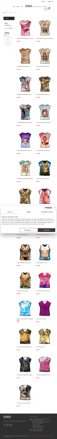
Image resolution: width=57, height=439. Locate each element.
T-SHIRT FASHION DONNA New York (24, 94)
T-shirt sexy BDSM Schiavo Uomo (24, 262)
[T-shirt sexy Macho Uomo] (45, 252)
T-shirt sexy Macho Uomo (41, 262)
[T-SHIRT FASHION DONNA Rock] (45, 84)
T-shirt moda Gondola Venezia (43, 290)
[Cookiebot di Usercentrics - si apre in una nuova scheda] (46, 208)
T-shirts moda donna (9, 39)
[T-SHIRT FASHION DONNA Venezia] (25, 140)
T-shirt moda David (40, 347)
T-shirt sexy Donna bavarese (42, 178)
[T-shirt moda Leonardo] (45, 308)
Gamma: (7, 25)
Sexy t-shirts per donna (8, 44)
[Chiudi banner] (54, 207)
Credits (9, 437)
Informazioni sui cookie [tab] (47, 211)
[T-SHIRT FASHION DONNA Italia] (25, 56)
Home (14, 6)
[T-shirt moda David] (45, 336)
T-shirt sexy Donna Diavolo (22, 234)
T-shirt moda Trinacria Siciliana (24, 403)
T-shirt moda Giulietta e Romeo (43, 375)
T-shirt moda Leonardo (41, 319)
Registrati (50, 1)
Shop (22, 6)
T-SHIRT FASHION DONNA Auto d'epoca (25, 38)
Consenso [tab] (9, 211)
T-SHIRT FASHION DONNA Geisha (43, 122)
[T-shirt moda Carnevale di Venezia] (25, 364)
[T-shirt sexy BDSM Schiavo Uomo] (25, 252)
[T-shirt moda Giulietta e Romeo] (45, 364)
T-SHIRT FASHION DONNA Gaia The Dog (44, 38)
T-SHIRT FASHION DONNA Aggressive (25, 178)
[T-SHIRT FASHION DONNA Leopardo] (25, 112)
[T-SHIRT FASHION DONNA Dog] (45, 56)
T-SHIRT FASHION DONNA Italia (23, 66)
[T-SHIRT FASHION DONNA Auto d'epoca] (25, 28)
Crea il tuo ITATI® (38, 6)
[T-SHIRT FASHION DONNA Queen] (45, 140)
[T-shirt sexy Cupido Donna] (45, 196)
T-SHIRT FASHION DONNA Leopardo (24, 122)
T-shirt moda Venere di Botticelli (24, 347)
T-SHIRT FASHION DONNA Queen (43, 150)
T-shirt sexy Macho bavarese (42, 234)
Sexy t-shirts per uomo (8, 42)
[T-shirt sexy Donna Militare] (25, 196)
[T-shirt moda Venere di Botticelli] (25, 336)
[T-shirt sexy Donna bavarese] (45, 168)
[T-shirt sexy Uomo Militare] (25, 280)
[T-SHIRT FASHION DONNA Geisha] (45, 112)
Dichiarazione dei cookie (46, 436)
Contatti (45, 6)
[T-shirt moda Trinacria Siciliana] (25, 392)
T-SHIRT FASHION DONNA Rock (42, 94)
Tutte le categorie (8, 36)
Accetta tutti (46, 230)
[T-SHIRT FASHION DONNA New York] (25, 84)
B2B (33, 6)
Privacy (5, 437)
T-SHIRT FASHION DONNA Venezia (24, 150)
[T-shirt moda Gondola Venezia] (45, 280)
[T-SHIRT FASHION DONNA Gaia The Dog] (45, 28)
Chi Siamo (18, 6)
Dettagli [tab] (28, 211)
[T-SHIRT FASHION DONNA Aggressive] (25, 168)
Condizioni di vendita (34, 436)
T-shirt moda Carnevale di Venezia (24, 375)
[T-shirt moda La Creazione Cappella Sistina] (25, 308)
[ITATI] (28, 6)
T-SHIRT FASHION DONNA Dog (42, 66)
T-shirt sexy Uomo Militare (22, 290)
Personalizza (27, 230)
